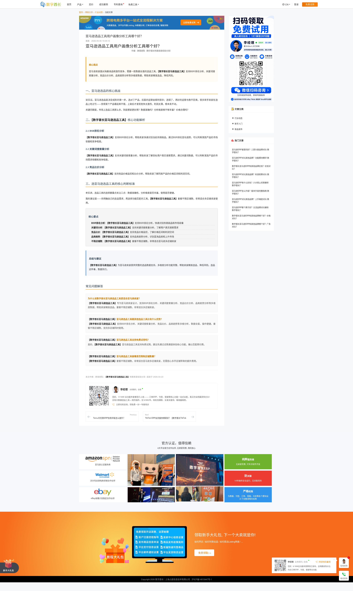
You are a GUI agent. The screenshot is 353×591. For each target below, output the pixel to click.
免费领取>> (204, 553)
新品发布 (238, 129)
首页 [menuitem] (69, 4)
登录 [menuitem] (296, 4)
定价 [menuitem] (91, 4)
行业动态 (99, 12)
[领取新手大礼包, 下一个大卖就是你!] (9, 565)
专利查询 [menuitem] (118, 4)
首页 (81, 12)
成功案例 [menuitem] (103, 4)
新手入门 (238, 123)
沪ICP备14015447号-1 (202, 579)
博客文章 (89, 12)
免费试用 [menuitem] (310, 4)
